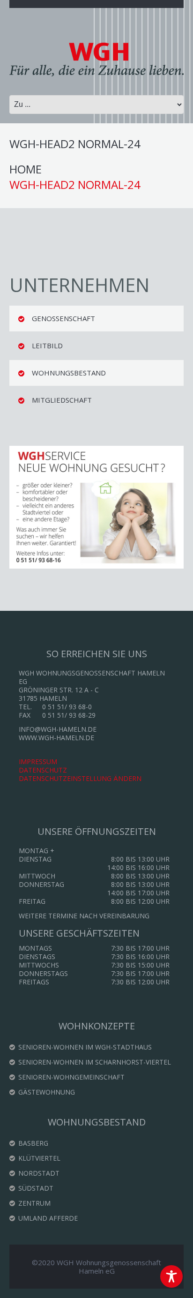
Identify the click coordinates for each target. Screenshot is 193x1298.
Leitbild (47, 345)
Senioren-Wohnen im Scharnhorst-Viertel (94, 1062)
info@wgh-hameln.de (57, 729)
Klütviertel (39, 1158)
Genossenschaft (63, 318)
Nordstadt (38, 1173)
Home (25, 169)
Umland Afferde (48, 1218)
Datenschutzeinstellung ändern (80, 778)
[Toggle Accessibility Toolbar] (171, 1276)
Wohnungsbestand (69, 372)
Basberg (33, 1143)
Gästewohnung (46, 1092)
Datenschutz (43, 769)
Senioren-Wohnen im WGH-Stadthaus (85, 1047)
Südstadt (35, 1188)
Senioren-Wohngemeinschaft (71, 1077)
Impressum (38, 761)
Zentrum (34, 1203)
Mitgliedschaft (62, 400)
